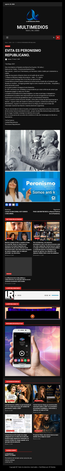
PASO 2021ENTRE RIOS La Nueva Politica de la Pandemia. (46, 212)
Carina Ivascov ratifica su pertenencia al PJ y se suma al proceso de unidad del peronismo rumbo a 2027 (18, 393)
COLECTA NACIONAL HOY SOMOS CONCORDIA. (16, 212)
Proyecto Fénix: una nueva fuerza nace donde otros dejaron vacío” (46, 423)
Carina (9, 59)
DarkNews (42, 467)
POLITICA (8, 46)
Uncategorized (10, 400)
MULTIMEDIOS (32, 27)
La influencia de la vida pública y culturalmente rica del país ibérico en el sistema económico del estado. (18, 266)
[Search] (53, 37)
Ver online (58, 37)
